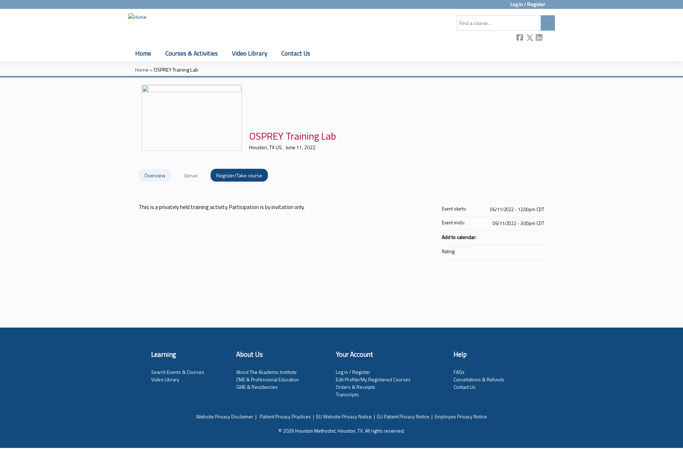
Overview (154, 175)
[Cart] (553, 7)
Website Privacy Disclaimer (224, 416)
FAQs (459, 372)
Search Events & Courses (177, 372)
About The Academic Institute (266, 372)
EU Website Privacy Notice (344, 416)
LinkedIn (539, 38)
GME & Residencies (257, 387)
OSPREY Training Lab (176, 70)
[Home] (137, 17)
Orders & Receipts (355, 387)
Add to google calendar (510, 236)
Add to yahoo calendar (520, 236)
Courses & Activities (191, 53)
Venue (191, 175)
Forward (548, 38)
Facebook (520, 38)
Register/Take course (239, 175)
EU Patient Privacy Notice (403, 416)
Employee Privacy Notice (461, 416)
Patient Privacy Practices (285, 416)
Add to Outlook (538, 236)
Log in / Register (527, 4)
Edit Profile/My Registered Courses (373, 379)
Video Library (249, 53)
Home (143, 53)
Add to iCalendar (529, 236)
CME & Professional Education (267, 379)
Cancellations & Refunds (479, 379)
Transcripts (347, 394)
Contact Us (295, 53)
